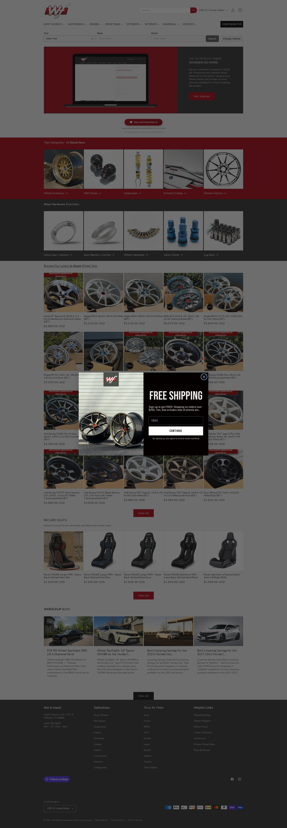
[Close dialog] (204, 377)
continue (176, 431)
